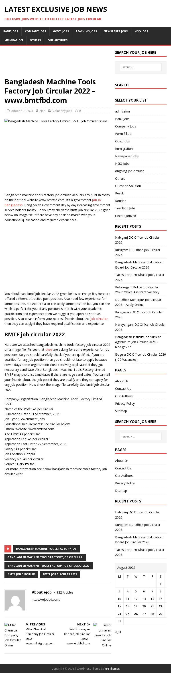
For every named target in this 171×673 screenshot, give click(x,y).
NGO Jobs (141, 31)
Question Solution (128, 186)
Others (35, 40)
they (48, 349)
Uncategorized (125, 216)
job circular (99, 319)
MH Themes (112, 669)
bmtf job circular (21, 574)
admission (122, 111)
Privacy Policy (125, 403)
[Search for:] (141, 67)
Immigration (13, 40)
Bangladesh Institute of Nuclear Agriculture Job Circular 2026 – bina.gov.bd (138, 342)
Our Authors (57, 40)
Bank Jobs (10, 31)
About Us (121, 381)
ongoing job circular (129, 171)
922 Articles (65, 592)
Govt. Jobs (61, 31)
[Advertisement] (57, 63)
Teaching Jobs (86, 31)
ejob (42, 111)
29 (160, 614)
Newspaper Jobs (116, 31)
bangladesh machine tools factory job (46, 549)
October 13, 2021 (22, 111)
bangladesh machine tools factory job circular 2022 (48, 566)
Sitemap (121, 411)
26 (136, 614)
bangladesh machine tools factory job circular (45, 557)
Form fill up (123, 133)
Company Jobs (35, 31)
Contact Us (123, 388)
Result (119, 193)
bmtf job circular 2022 (60, 574)
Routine (120, 201)
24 (119, 614)
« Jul (118, 632)
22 (160, 606)
